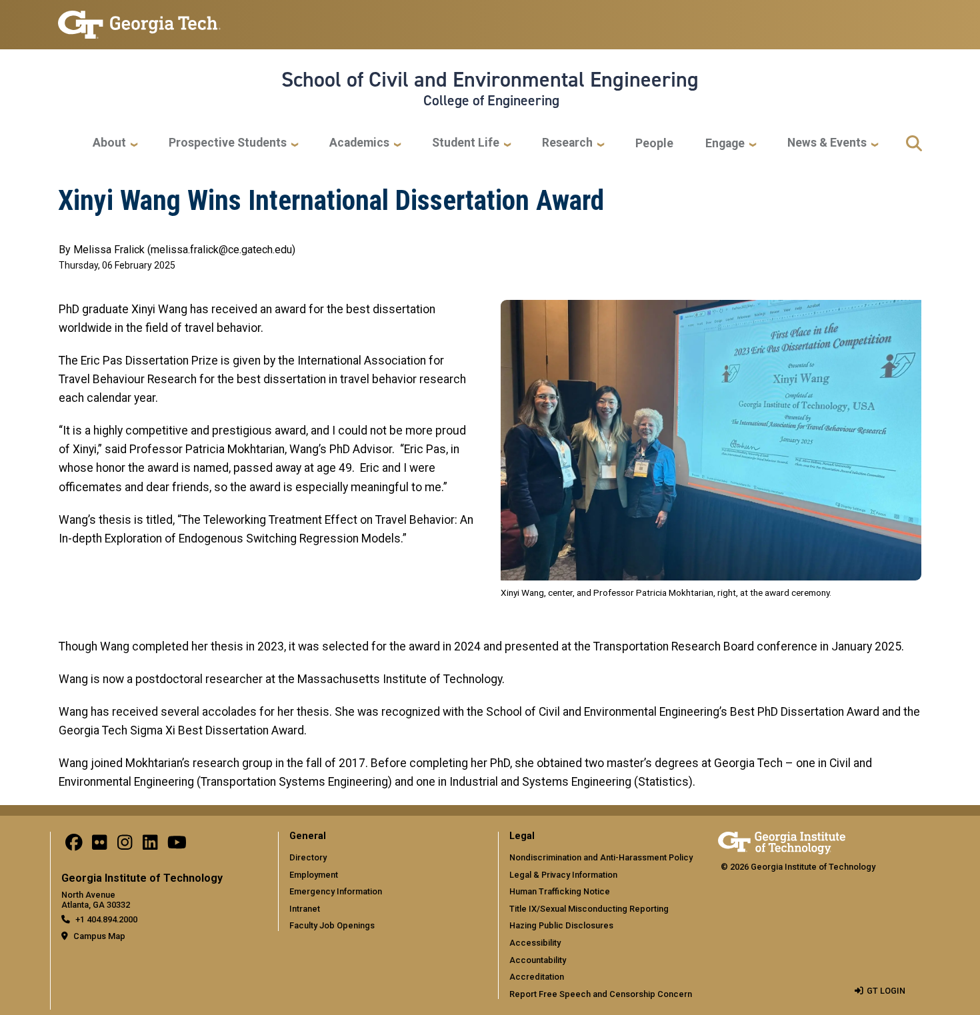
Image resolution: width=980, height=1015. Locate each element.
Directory (308, 857)
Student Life (465, 142)
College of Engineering (491, 101)
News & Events (827, 142)
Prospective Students (228, 142)
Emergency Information (335, 891)
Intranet (304, 909)
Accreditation (536, 977)
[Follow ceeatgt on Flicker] (99, 846)
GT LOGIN (886, 991)
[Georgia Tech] (781, 841)
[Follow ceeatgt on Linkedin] (150, 846)
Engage (725, 143)
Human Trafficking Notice (559, 891)
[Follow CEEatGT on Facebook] (74, 846)
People (654, 143)
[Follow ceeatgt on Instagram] (124, 846)
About (109, 142)
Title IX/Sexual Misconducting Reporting (589, 909)
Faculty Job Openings (332, 925)
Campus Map (99, 936)
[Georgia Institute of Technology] (139, 19)
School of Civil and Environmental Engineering (490, 79)
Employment (313, 875)
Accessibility (535, 943)
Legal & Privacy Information (563, 875)
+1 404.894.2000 (106, 919)
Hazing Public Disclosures (561, 925)
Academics (359, 142)
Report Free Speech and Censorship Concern (600, 994)
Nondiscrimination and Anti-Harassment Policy (601, 857)
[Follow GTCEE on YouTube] (177, 846)
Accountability (537, 960)
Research (567, 142)
